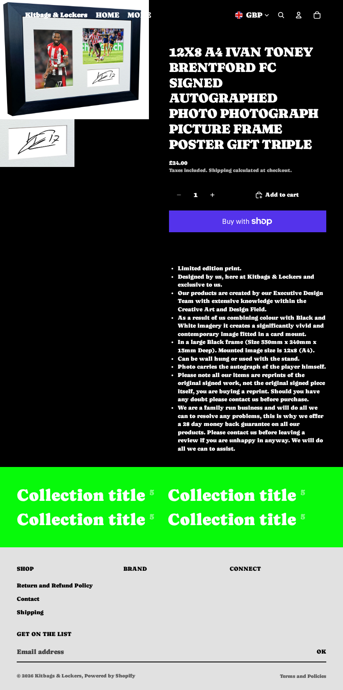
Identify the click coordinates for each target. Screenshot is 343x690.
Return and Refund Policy (55, 585)
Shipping (30, 612)
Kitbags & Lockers (58, 676)
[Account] (298, 15)
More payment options (247, 241)
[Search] (281, 15)
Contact (28, 598)
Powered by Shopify (109, 676)
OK (321, 651)
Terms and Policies (303, 676)
